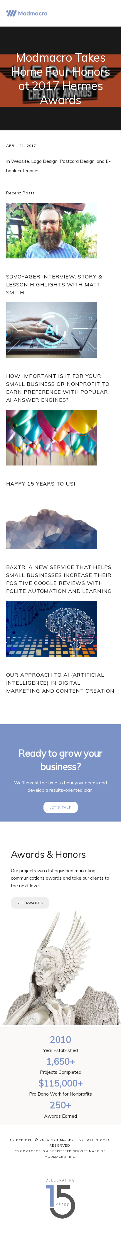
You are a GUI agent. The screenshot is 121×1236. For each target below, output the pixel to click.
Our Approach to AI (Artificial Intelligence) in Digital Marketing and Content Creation (60, 682)
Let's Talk (60, 807)
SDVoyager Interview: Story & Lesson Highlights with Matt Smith (54, 284)
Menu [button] (107, 13)
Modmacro (26, 13)
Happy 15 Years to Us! (40, 483)
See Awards (30, 903)
